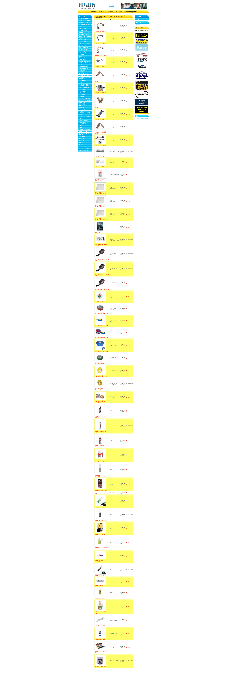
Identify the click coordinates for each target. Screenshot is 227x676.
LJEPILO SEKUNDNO (100, 534)
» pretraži (111, 6)
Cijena (121, 19)
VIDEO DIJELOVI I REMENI (84, 134)
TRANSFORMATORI (85, 120)
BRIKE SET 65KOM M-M (100, 145)
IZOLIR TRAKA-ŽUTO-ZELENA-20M (100, 402)
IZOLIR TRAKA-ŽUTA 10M (101, 376)
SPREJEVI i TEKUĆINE (82, 108)
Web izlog (102, 12)
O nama (111, 12)
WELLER (81, 139)
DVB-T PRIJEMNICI (85, 34)
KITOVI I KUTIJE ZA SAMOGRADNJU (85, 61)
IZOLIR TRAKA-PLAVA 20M (101, 337)
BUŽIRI (81, 26)
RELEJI (81, 106)
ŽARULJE (82, 144)
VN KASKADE (83, 137)
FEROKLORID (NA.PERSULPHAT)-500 (100, 219)
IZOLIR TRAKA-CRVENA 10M (102, 313)
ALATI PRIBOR (83, 19)
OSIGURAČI (82, 94)
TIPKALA (81, 115)
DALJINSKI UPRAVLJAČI (83, 29)
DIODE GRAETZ (84, 32)
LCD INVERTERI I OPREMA (84, 78)
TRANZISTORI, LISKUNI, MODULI (84, 122)
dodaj (128, 62)
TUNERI (81, 127)
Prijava (138, 24)
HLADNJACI (82, 42)
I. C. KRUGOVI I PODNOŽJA (84, 44)
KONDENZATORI (84, 68)
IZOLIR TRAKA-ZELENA (100, 363)
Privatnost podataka (109, 674)
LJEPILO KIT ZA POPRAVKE (101, 490)
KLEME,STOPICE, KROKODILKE (84, 65)
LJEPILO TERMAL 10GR (100, 585)
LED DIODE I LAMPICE (83, 81)
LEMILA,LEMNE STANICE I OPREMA (85, 85)
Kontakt (119, 12)
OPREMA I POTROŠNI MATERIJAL (82, 91)
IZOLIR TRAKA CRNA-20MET (102, 289)
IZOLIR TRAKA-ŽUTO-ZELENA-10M (100, 389)
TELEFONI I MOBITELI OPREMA (85, 112)
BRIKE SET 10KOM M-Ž (100, 43)
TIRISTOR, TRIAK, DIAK (84, 117)
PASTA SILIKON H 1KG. (100, 666)
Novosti (94, 12)
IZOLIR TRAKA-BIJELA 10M (101, 302)
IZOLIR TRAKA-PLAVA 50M (101, 351)
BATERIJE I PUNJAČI (85, 25)
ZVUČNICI (82, 143)
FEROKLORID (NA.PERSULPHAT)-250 (100, 206)
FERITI (81, 38)
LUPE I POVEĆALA (85, 88)
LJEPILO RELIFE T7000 (100, 520)
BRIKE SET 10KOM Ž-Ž (100, 55)
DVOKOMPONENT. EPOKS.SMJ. (99, 180)
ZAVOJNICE (82, 141)
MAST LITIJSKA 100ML (100, 625)
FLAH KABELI (83, 40)
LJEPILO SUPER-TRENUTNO (99, 561)
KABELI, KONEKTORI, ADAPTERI (83, 57)
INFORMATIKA (83, 47)
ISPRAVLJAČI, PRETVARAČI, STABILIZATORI (83, 52)
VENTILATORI (83, 131)
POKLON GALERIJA (85, 98)
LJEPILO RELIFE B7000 (100, 507)
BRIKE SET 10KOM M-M (100, 31)
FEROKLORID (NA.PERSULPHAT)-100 (100, 193)
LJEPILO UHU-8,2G (99, 598)
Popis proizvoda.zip (142, 118)
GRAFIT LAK (98, 232)
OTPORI (81, 96)
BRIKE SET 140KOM (100, 156)
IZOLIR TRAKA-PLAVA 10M (101, 325)
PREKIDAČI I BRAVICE (83, 103)
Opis (111, 19)
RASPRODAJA (83, 150)
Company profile (130, 12)
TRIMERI (81, 125)
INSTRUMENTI (83, 49)
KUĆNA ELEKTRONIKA (83, 72)
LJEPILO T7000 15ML (100, 575)
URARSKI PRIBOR (84, 129)
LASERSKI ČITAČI (84, 75)
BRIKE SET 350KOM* (100, 166)
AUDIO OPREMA (84, 23)
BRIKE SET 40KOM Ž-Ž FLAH (102, 119)
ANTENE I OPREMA (85, 21)
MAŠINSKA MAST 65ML (100, 639)
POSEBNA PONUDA (85, 148)
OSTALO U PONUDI (85, 146)
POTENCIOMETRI (84, 100)
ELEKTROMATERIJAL (85, 36)
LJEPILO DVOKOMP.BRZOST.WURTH (101, 460)
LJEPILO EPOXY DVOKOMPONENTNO (100, 476)
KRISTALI (82, 70)
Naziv (96, 19)
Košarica (139, 16)
